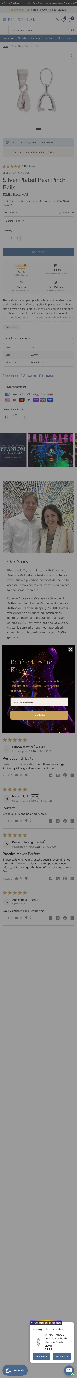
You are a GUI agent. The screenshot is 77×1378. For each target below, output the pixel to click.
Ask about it (62, 1356)
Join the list (39, 715)
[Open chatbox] (69, 1370)
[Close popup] (71, 1326)
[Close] (70, 649)
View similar (41, 1356)
